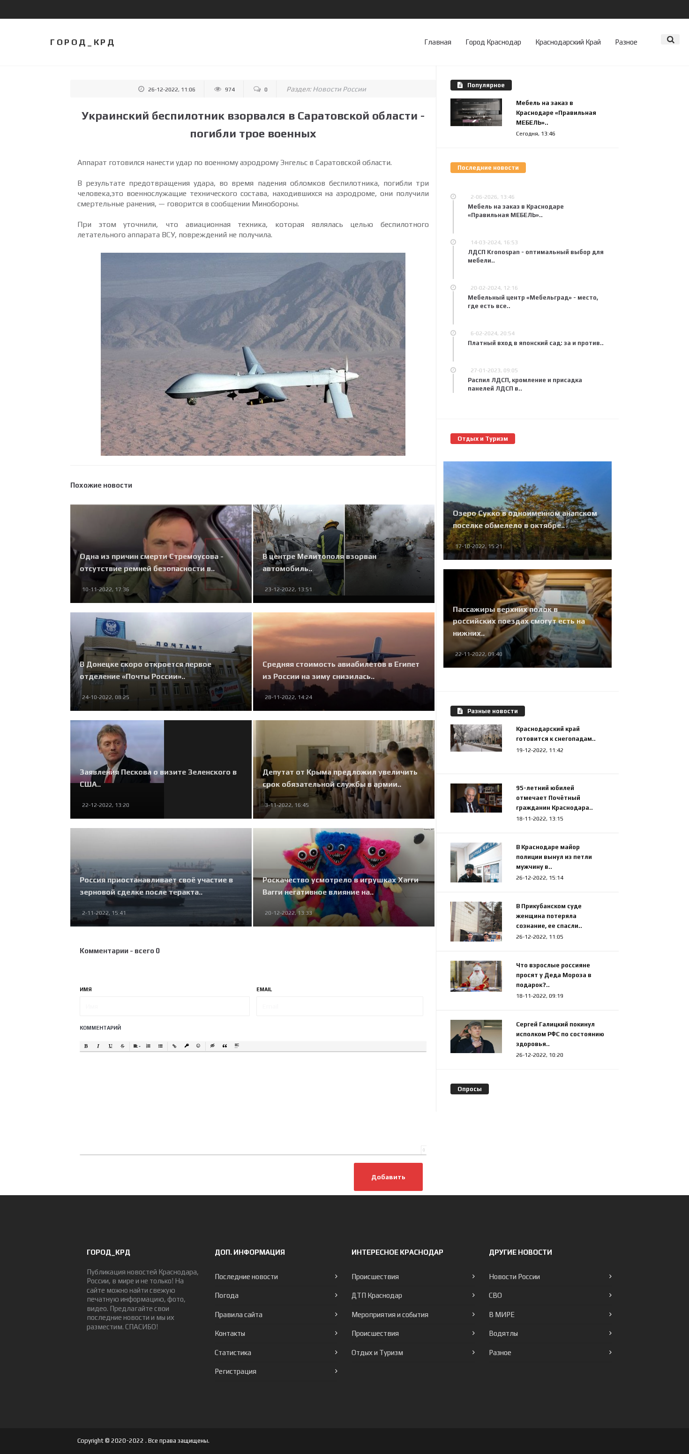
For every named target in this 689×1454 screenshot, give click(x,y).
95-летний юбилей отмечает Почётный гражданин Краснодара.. (554, 797)
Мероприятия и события (390, 1314)
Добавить (388, 1177)
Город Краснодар (493, 42)
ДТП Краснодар (377, 1295)
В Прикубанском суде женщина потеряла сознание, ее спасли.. (549, 916)
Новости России (339, 89)
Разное (626, 42)
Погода (227, 1295)
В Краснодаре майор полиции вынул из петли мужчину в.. (554, 857)
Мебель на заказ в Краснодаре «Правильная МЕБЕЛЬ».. (556, 112)
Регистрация (235, 1371)
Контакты (230, 1333)
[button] (86, 1046)
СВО (495, 1295)
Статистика (233, 1352)
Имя (86, 989)
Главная (437, 42)
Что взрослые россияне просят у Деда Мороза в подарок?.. (554, 975)
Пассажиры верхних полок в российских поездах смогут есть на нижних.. (519, 621)
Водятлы (503, 1333)
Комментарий (100, 1028)
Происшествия (375, 1277)
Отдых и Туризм (377, 1352)
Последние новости (246, 1277)
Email (264, 989)
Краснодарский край (568, 42)
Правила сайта (238, 1314)
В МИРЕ (502, 1314)
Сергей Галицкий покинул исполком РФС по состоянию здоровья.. (560, 1034)
